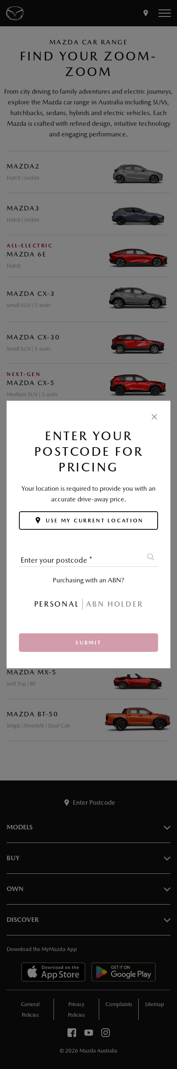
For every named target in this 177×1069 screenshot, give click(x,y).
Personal (56, 604)
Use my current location (95, 520)
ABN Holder (114, 604)
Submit (88, 643)
